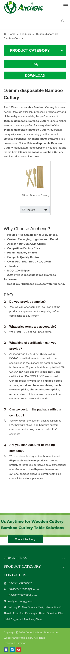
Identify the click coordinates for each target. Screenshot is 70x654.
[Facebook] (6, 649)
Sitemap (21, 642)
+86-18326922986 (18, 595)
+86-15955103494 (18, 589)
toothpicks (52, 389)
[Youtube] (18, 649)
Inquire (31, 209)
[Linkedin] (12, 649)
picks (24, 389)
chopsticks (36, 389)
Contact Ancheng (25, 539)
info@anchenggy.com (20, 601)
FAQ (35, 64)
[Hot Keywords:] (63, 21)
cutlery (13, 393)
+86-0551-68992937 (19, 583)
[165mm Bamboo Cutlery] (35, 176)
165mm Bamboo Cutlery (34, 195)
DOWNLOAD (35, 75)
